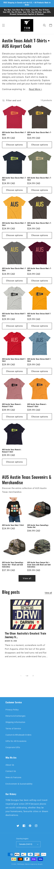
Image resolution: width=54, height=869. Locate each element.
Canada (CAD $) (25, 844)
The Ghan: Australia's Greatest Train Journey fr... (25, 635)
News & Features (13, 777)
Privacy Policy (12, 710)
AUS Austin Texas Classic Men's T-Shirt (14, 133)
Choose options (14, 144)
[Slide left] (21, 676)
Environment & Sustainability (19, 784)
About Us (10, 765)
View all (27, 578)
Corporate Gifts (13, 747)
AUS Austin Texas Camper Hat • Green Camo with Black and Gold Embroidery (39, 564)
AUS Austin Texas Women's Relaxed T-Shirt (11, 405)
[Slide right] (33, 676)
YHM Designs (21, 864)
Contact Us (11, 771)
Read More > (35, 89)
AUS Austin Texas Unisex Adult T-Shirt (14, 314)
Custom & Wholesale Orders (18, 735)
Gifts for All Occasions (16, 741)
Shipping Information (15, 722)
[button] (3, 25)
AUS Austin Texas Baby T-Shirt (13, 525)
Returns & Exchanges (15, 716)
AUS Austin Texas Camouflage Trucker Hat (37, 526)
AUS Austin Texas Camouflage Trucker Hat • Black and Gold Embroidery (12, 564)
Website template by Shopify (34, 864)
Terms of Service (13, 728)
